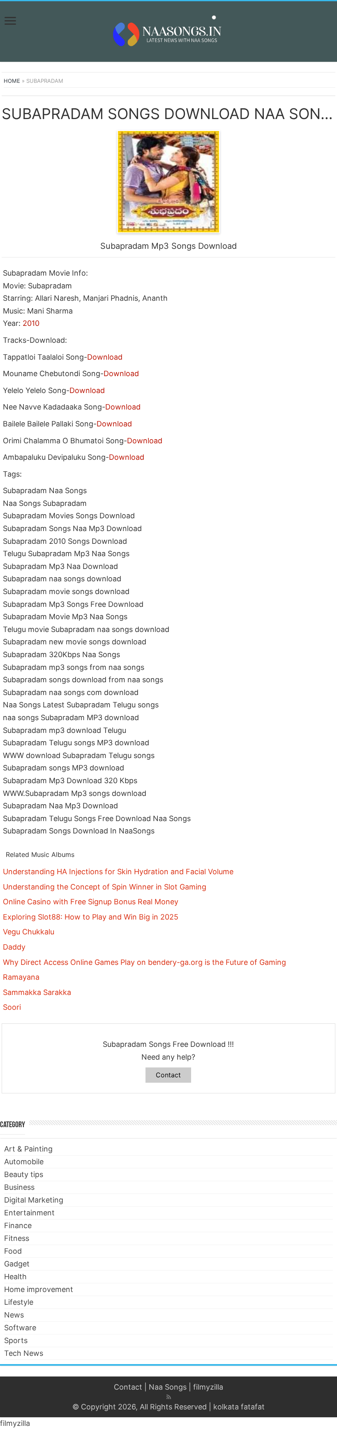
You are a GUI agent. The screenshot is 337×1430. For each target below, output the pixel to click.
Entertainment (29, 1212)
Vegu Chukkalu (28, 931)
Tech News (23, 1353)
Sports (16, 1340)
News (14, 1315)
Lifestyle (18, 1302)
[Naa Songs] (168, 30)
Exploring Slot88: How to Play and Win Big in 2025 (90, 917)
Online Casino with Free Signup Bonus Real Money (90, 901)
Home (12, 80)
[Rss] (169, 1397)
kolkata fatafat (239, 1406)
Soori (12, 1007)
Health (15, 1276)
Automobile (24, 1161)
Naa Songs (168, 1387)
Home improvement (38, 1289)
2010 (31, 323)
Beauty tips (23, 1174)
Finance (18, 1225)
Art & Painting (28, 1148)
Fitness (16, 1238)
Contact (168, 1075)
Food (13, 1251)
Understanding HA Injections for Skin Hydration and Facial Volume (118, 871)
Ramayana (21, 977)
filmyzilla (208, 1387)
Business (19, 1187)
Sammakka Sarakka (37, 992)
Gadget (17, 1263)
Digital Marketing (33, 1200)
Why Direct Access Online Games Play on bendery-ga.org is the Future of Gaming (144, 962)
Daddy (14, 947)
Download (104, 357)
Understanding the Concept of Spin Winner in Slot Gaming (104, 886)
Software (20, 1327)
